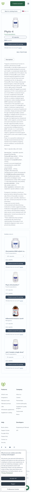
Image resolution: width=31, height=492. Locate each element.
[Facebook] (1, 447)
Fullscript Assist (5, 400)
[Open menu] (28, 4)
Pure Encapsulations (9, 34)
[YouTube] (10, 447)
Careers (18, 397)
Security (3, 442)
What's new (4, 394)
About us (18, 394)
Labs (2, 406)
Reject (13, 484)
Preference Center (13, 489)
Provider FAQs (5, 433)
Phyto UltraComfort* (12, 285)
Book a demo (4, 427)
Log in (20, 48)
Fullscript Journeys (6, 403)
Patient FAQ (4, 436)
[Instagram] (14, 447)
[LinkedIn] (5, 447)
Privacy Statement (7, 473)
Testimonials (19, 411)
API (17, 430)
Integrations (4, 397)
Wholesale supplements (7, 409)
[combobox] (25, 11)
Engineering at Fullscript (22, 427)
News (17, 414)
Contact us (4, 439)
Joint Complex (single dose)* (15, 352)
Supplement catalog (6, 412)
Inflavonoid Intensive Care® (14, 318)
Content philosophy (21, 403)
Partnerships (19, 400)
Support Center (5, 430)
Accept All (13, 478)
